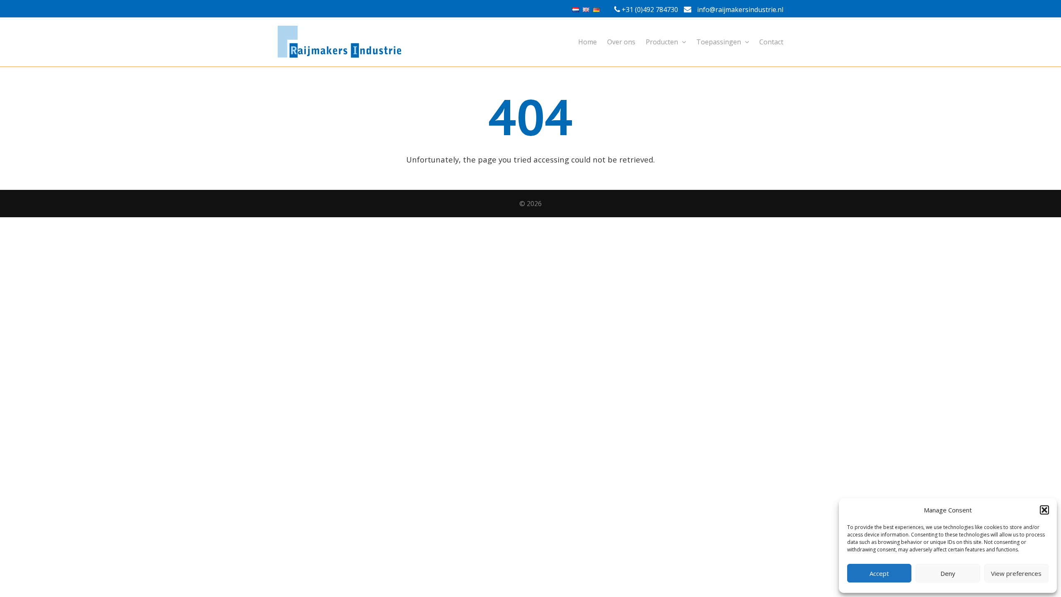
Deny (947, 573)
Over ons (621, 41)
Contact (771, 41)
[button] (1044, 510)
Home (587, 41)
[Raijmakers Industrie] (530, 42)
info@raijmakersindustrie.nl (739, 9)
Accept (879, 573)
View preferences (1016, 573)
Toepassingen (719, 41)
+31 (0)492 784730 (650, 9)
